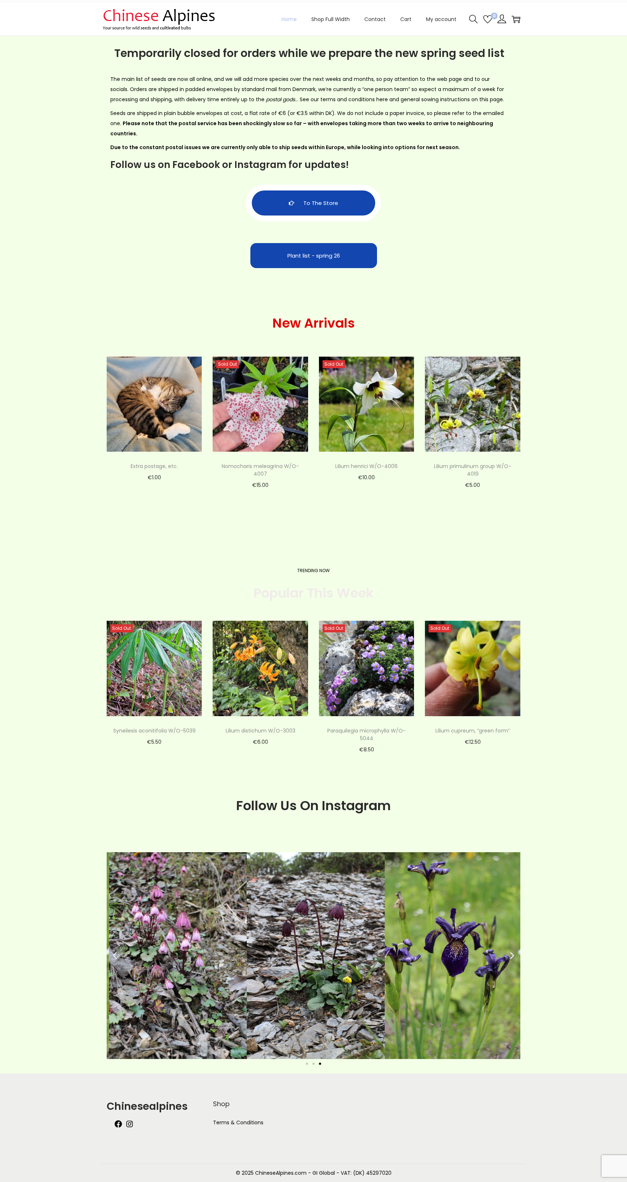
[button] (114, 955)
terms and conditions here (354, 99)
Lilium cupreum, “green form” (472, 730)
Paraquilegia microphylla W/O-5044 (366, 734)
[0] (487, 19)
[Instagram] (129, 1126)
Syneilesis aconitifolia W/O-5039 (154, 730)
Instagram (260, 164)
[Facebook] (118, 1126)
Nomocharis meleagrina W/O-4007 (260, 470)
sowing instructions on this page (462, 99)
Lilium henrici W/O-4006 (366, 466)
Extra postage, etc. (154, 466)
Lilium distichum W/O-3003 (260, 730)
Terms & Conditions (238, 1122)
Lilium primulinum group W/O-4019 (472, 470)
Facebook (196, 164)
